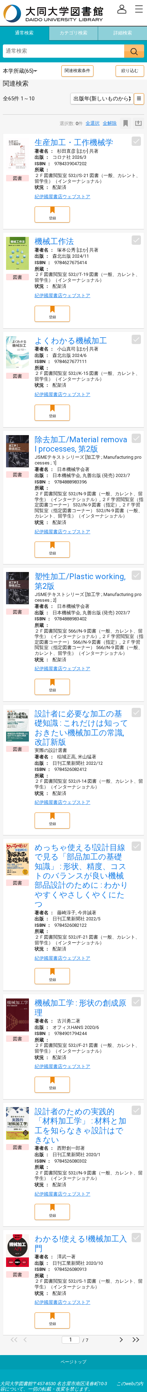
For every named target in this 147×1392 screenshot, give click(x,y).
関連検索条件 (77, 70)
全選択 (93, 123)
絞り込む (129, 70)
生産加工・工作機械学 (74, 142)
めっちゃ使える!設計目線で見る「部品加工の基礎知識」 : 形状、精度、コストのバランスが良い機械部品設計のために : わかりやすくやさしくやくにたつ (81, 876)
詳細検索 (122, 32)
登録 (52, 218)
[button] (15, 1339)
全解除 (110, 123)
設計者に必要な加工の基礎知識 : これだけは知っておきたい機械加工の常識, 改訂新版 (81, 728)
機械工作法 (54, 241)
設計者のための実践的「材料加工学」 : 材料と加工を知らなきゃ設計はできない (80, 1125)
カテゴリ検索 (73, 32)
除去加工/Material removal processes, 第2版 (81, 444)
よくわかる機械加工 (71, 340)
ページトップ (73, 1361)
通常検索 (24, 32)
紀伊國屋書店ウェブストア (62, 196)
